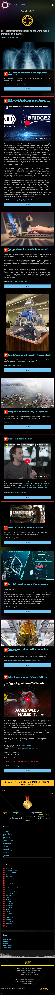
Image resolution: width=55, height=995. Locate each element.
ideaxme (4, 817)
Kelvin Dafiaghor (10, 84)
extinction (28, 815)
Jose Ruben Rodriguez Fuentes (13, 888)
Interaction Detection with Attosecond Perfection (25, 527)
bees (4, 857)
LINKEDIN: (19, 970)
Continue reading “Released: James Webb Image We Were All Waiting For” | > (23, 762)
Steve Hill (8, 911)
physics (16, 766)
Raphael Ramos (10, 905)
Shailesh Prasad (10, 878)
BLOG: (29, 973)
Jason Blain (9, 919)
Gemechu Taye (9, 882)
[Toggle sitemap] (50, 5)
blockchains (17, 493)
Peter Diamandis (7, 834)
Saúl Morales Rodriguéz (11, 538)
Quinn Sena (8, 874)
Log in (4, 37)
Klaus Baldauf (9, 893)
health (26, 200)
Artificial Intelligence (22, 813)
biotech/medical (18, 84)
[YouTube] (44, 989)
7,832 (29, 782)
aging (5, 813)
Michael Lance (9, 917)
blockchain (4, 815)
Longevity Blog (7, 939)
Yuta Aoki (8, 897)
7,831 (24, 782)
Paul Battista (9, 880)
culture (18, 815)
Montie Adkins (9, 921)
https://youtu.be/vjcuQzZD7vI (29, 748)
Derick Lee (8, 899)
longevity (41, 817)
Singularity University (8, 840)
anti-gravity (6, 848)
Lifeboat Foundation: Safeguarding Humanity (24, 5)
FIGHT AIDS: (20, 977)
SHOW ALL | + (5, 927)
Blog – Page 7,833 (27, 12)
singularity (28, 819)
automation (6, 855)
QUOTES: (30, 984)
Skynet (5, 842)
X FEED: (19, 973)
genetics (22, 200)
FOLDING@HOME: (18, 979)
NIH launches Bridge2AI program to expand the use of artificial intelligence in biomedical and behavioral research (29, 101)
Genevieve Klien (9, 868)
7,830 (20, 782)
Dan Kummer (9, 890)
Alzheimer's (10, 813)
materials (16, 281)
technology (41, 819)
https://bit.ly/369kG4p (24, 745)
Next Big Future (7, 943)
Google (38, 815)
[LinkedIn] (41, 989)
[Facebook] (35, 989)
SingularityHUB (7, 947)
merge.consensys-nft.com (25, 487)
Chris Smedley (9, 925)
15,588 (23, 784)
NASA (45, 817)
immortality (9, 817)
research (23, 819)
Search (52, 793)
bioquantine (28, 813)
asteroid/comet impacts (9, 851)
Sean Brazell (9, 909)
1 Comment (26, 281)
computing (19, 607)
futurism (16, 422)
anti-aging (16, 813)
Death (20, 815)
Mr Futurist (6, 941)
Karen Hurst (8, 886)
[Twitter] (38, 989)
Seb (6, 915)
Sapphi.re (23, 989)
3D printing (6, 831)
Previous (9, 782)
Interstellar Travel (16, 817)
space (19, 766)
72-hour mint (27, 483)
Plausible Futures (7, 945)
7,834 (39, 782)
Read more (27, 89)
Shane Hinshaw (9, 903)
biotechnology (45, 813)
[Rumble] (46, 989)
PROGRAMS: (30, 979)
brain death (8, 815)
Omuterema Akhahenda (11, 891)
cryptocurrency (15, 815)
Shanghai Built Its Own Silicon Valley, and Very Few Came (28, 411)
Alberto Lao (8, 901)
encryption (24, 660)
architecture (6, 849)
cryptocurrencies (23, 493)
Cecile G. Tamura (10, 895)
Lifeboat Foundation (10, 989)
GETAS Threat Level (27, 963)
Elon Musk (6, 839)
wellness (27, 821)
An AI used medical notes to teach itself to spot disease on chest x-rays (28, 73)
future (32, 815)
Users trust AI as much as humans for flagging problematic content (28, 250)
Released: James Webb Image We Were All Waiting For (27, 677)
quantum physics (25, 607)
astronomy (6, 852)
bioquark (34, 813)
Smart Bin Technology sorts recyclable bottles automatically (29, 355)
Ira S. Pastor (9, 923)
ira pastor (22, 817)
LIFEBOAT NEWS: (31, 968)
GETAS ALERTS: (31, 970)
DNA (4, 836)
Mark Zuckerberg (7, 843)
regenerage (12, 819)
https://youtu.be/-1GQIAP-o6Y (22, 747)
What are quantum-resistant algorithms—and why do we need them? (28, 650)
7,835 (44, 782)
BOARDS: (30, 975)
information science (30, 660)
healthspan (47, 815)
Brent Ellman (9, 913)
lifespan (36, 817)
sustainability (18, 365)
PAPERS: (30, 981)
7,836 (48, 782)
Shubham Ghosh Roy (11, 365)
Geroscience (6, 938)
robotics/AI (23, 84)
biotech (39, 813)
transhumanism (47, 819)
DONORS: (23, 975)
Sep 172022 (5, 73)
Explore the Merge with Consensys (20, 439)
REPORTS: (30, 977)
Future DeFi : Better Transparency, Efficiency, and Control (28, 584)
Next (29, 784)
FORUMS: (24, 984)
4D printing (6, 833)
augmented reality (7, 854)
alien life (5, 846)
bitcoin (50, 813)
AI (7, 813)
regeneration (18, 819)
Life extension (29, 817)
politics (51, 817)
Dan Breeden (9, 876)
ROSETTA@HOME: (18, 981)
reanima (6, 819)
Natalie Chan (9, 907)
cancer (11, 815)
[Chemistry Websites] (27, 803)
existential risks (24, 815)
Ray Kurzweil (6, 837)
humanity (52, 815)
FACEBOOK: (18, 968)
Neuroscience (48, 817)
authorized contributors (13, 37)
